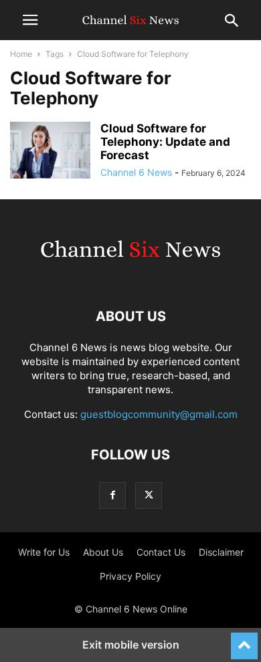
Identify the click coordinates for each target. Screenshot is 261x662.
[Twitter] (148, 495)
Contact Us (161, 552)
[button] (30, 20)
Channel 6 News (136, 172)
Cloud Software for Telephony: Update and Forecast (165, 142)
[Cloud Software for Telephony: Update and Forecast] (50, 152)
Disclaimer (221, 552)
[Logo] (130, 275)
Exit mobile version (130, 644)
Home (21, 54)
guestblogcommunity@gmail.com (159, 414)
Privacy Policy (130, 576)
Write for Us (44, 552)
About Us (103, 552)
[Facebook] (112, 495)
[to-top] (244, 640)
